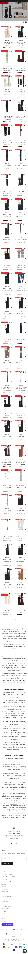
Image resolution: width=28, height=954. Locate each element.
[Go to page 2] (18, 619)
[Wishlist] (25, 8)
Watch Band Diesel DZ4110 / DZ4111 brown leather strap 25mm (21, 609)
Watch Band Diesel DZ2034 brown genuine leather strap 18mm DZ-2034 (21, 141)
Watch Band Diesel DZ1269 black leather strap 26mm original (21, 560)
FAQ (2, 904)
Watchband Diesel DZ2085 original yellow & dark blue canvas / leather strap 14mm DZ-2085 (21, 388)
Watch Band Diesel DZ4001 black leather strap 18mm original (7, 338)
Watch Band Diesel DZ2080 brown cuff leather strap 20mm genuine (21, 67)
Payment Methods (6, 881)
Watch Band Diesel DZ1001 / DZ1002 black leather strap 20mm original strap (7, 289)
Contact (3, 886)
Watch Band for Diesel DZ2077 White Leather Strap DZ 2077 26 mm (7, 609)
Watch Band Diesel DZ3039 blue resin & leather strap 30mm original (21, 289)
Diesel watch (5, 629)
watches (6, 660)
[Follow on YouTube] (14, 929)
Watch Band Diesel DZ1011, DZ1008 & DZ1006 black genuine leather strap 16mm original (7, 314)
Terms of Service (5, 889)
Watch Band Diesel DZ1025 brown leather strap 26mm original (7, 264)
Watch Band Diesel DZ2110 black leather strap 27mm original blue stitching (21, 43)
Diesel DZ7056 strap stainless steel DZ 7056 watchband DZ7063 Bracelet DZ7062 (7, 67)
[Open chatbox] (25, 951)
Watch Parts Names (6, 906)
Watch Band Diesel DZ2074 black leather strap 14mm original (7, 560)
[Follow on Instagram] (6, 929)
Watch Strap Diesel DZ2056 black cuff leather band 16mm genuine (21, 92)
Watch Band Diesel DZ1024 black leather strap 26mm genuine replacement (7, 437)
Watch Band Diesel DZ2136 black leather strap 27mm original (21, 215)
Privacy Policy (5, 891)
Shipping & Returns (6, 874)
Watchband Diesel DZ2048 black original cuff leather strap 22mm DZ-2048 (7, 117)
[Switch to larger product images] (23, 22)
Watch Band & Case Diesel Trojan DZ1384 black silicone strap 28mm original (7, 191)
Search (3, 872)
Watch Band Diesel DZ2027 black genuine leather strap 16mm (21, 412)
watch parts (15, 835)
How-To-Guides (5, 901)
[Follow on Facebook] (2, 929)
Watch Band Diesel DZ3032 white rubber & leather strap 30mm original (21, 536)
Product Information (6, 894)
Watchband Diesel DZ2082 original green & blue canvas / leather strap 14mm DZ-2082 (21, 240)
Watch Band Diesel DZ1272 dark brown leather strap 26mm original (21, 511)
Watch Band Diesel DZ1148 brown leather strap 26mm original (7, 585)
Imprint (3, 913)
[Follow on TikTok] (18, 929)
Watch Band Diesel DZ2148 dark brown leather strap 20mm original (7, 462)
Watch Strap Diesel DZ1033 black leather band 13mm (7, 240)
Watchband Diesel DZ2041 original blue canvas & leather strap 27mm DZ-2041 (21, 166)
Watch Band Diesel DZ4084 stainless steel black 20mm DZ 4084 (7, 141)
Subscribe (7, 863)
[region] (14, 834)
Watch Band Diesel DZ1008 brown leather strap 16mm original (21, 462)
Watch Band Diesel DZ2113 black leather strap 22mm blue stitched (20, 314)
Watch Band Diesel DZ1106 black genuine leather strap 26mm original (21, 191)
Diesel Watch (15, 755)
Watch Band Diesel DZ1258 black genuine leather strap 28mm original (21, 117)
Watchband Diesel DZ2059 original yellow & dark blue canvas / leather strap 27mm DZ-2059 (21, 338)
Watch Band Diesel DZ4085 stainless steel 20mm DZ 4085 (21, 264)
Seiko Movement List (6, 899)
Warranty (3, 911)
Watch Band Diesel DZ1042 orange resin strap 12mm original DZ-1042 (7, 486)
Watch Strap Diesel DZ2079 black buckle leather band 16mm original (7, 412)
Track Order (4, 879)
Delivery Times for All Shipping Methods (12, 877)
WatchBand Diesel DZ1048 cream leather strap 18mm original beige (7, 43)
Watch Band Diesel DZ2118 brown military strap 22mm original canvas (20, 437)
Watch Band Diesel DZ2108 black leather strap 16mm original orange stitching (7, 215)
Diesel (7, 40)
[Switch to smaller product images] (26, 22)
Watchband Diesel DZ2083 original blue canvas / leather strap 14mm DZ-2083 (7, 388)
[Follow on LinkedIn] (21, 929)
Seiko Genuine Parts (6, 896)
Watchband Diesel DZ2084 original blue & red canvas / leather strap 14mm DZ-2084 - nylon (7, 536)
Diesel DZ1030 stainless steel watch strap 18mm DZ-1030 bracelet (21, 486)
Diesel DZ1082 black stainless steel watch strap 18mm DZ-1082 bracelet (7, 166)
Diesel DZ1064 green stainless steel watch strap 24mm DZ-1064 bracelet (21, 363)
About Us (3, 884)
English (13, 936)
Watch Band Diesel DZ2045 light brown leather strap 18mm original (21, 585)
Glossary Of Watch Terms (8, 909)
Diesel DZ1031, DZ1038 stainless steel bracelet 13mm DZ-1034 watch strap (7, 511)
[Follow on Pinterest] (10, 929)
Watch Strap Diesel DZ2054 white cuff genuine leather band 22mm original (7, 92)
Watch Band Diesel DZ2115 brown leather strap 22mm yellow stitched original (7, 363)
